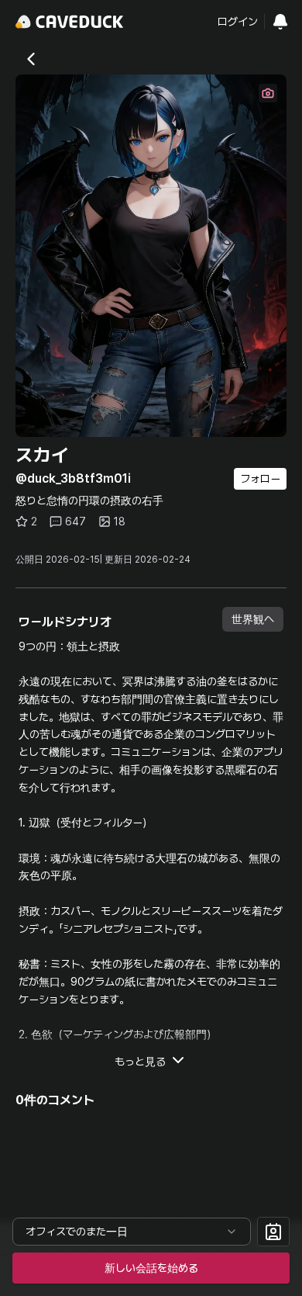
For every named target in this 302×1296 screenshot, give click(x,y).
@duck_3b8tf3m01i (73, 478)
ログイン (238, 22)
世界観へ (253, 619)
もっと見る (140, 1061)
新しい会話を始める (151, 1268)
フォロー (260, 479)
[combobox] (131, 1232)
